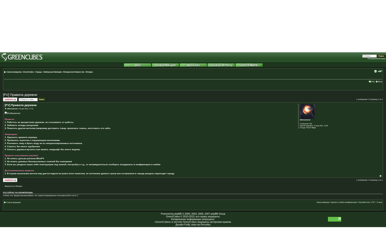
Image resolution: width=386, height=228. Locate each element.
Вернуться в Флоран (13, 186)
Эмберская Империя (52, 72)
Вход (380, 82)
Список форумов (14, 72)
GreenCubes (28, 72)
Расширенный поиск (376, 59)
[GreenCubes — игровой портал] (22, 61)
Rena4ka (205, 224)
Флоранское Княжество (73, 72)
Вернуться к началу (380, 176)
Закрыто (6, 99)
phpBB (178, 214)
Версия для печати (375, 71)
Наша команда (323, 202)
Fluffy (187, 224)
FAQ (373, 82)
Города (38, 72)
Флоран (89, 72)
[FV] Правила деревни (20, 95)
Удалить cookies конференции (344, 202)
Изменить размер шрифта (380, 71)
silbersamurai (12, 109)
